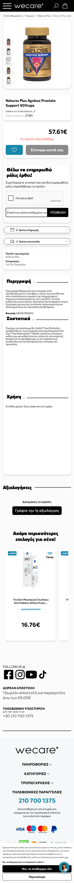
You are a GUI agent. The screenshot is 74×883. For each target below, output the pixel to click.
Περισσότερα (37, 876)
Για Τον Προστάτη (16, 264)
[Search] (56, 5)
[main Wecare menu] (7, 6)
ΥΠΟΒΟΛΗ (58, 212)
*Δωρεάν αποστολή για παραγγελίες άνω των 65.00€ (34, 695)
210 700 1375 (37, 800)
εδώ (66, 857)
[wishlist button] (14, 150)
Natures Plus (13, 256)
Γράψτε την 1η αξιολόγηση (19, 111)
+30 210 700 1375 (18, 715)
